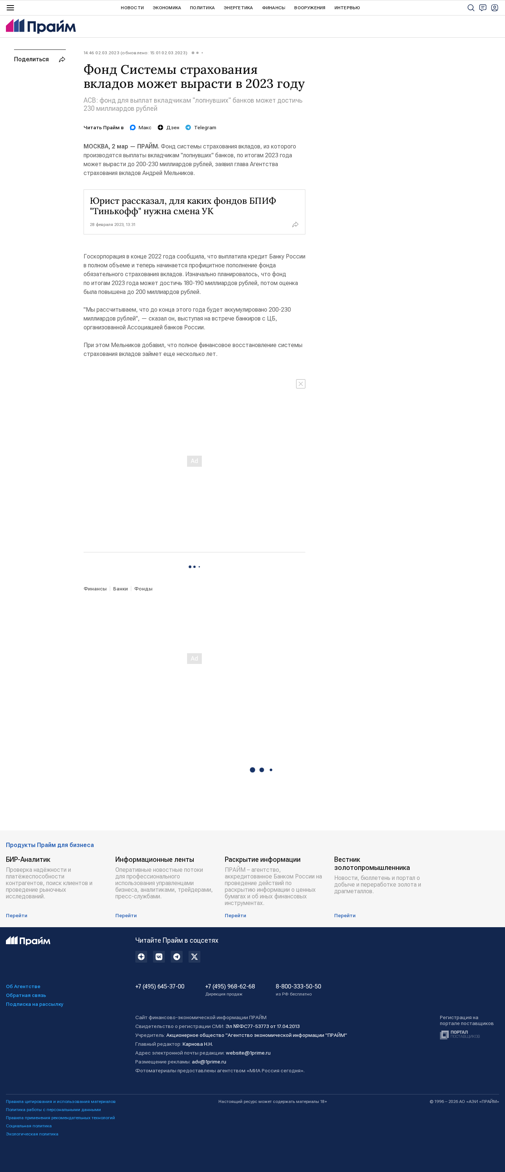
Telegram (205, 127)
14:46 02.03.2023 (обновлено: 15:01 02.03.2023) (135, 52)
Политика (202, 7)
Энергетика (238, 7)
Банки (120, 589)
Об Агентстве (23, 986)
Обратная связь (26, 995)
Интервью (347, 7)
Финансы (274, 7)
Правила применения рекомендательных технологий (60, 1117)
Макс (145, 127)
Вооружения (309, 7)
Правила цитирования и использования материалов (61, 1101)
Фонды (143, 589)
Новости (132, 7)
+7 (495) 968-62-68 (230, 990)
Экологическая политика (32, 1134)
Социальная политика (29, 1125)
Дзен (172, 127)
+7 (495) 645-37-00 (159, 986)
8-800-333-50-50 (298, 990)
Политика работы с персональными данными (53, 1109)
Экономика (167, 7)
